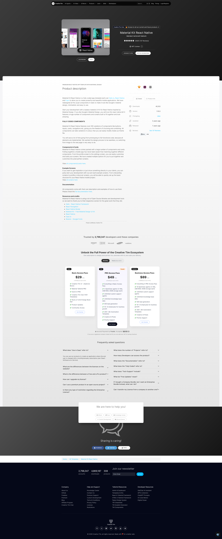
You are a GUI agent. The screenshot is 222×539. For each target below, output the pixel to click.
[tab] (86, 350)
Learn (98, 3)
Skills (104, 3)
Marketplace (112, 3)
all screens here (72, 180)
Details (140, 98)
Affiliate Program (67, 502)
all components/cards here (75, 163)
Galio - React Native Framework (77, 204)
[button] (144, 3)
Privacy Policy (91, 502)
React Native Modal (73, 209)
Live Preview (82, 59)
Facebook (99, 447)
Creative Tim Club (67, 505)
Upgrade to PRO (128, 53)
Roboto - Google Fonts (74, 219)
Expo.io (68, 216)
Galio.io (111, 98)
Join (140, 474)
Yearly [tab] (117, 260)
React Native (119, 98)
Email (125, 447)
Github (100, 415)
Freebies (64, 495)
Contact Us (90, 493)
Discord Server (120, 419)
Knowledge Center (120, 415)
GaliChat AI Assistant (144, 490)
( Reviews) (144, 41)
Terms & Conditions (93, 500)
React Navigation (72, 207)
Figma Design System (119, 500)
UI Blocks (83, 3)
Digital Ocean (142, 500)
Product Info (151, 98)
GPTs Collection (143, 493)
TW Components (117, 507)
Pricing (157, 3)
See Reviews (155, 130)
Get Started (80, 312)
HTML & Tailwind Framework (121, 498)
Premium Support (93, 495)
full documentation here (83, 191)
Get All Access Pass (143, 53)
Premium (64, 498)
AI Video (75, 3)
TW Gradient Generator (120, 505)
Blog (152, 3)
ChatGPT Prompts (144, 495)
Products (91, 3)
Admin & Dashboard (118, 490)
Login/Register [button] (165, 3)
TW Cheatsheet (117, 502)
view (158, 116)
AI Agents (68, 3)
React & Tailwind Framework (121, 495)
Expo (67, 100)
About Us (65, 490)
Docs (91, 59)
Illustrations (91, 507)
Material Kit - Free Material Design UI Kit (80, 212)
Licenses (90, 505)
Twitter (112, 447)
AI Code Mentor (143, 498)
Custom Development (105, 419)
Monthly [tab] (105, 260)
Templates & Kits (117, 493)
